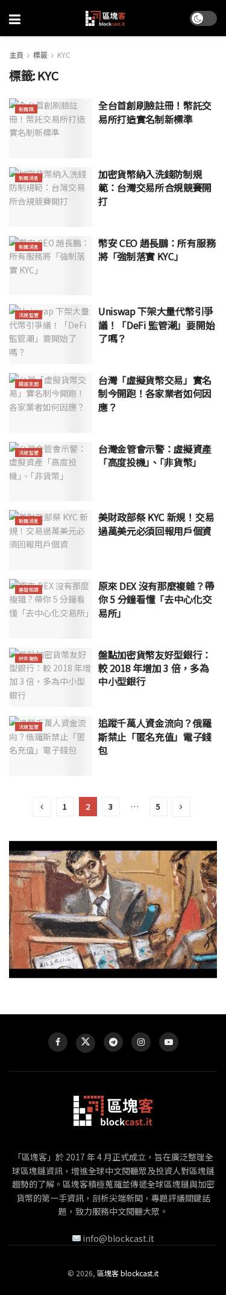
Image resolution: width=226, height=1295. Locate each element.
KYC (64, 55)
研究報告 (29, 658)
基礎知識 (29, 589)
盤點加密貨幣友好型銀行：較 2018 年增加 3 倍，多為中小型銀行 (155, 668)
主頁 (16, 55)
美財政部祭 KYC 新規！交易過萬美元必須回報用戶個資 (156, 523)
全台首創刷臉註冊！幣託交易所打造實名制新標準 (155, 112)
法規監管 (29, 315)
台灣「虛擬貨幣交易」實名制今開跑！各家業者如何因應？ (155, 393)
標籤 (40, 55)
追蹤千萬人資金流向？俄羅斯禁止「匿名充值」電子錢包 (155, 736)
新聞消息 (29, 177)
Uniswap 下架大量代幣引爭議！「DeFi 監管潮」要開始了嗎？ (156, 324)
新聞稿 (26, 109)
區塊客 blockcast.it (128, 1273)
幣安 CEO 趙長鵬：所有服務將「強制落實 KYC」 (156, 249)
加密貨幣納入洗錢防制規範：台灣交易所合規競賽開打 (155, 187)
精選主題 (29, 383)
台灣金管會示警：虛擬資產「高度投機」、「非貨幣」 (155, 455)
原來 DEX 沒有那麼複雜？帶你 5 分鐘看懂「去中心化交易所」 (156, 599)
